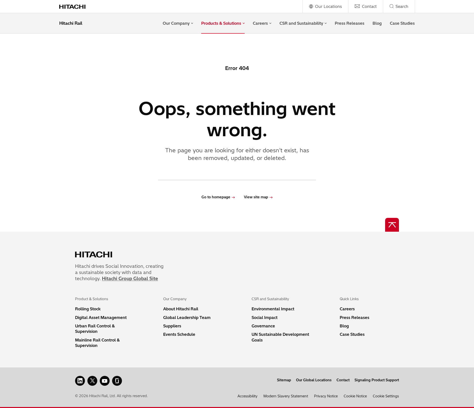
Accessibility (247, 396)
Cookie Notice (355, 396)
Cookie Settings (386, 396)
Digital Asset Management (101, 317)
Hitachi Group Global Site (130, 278)
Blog (377, 23)
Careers (260, 23)
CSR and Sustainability (301, 23)
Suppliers (172, 325)
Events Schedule (179, 334)
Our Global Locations (314, 380)
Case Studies (402, 23)
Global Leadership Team (187, 317)
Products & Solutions (221, 23)
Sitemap (284, 380)
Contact (343, 380)
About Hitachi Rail (180, 308)
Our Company (176, 23)
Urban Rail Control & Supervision (95, 328)
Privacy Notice (326, 396)
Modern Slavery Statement (285, 396)
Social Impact (264, 317)
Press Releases (349, 23)
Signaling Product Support (377, 380)
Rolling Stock (88, 308)
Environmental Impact (273, 308)
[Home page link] (76, 6)
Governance (263, 325)
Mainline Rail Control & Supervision (97, 343)
